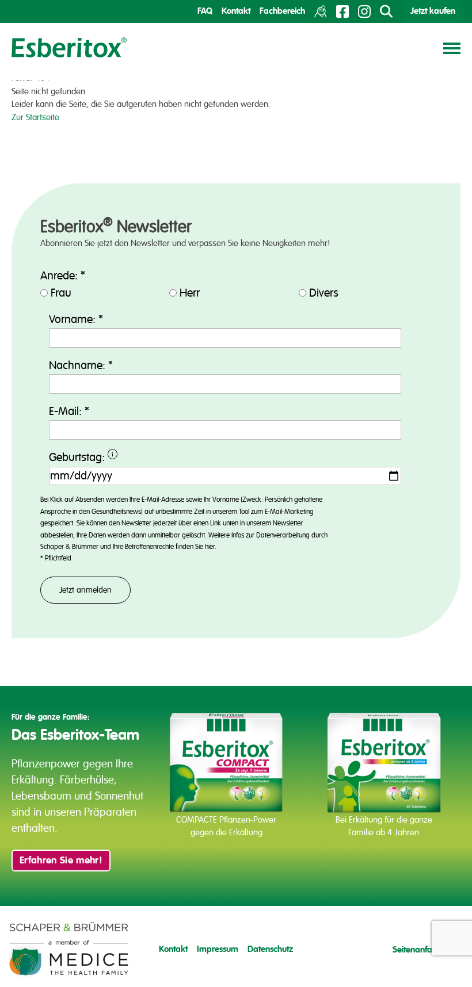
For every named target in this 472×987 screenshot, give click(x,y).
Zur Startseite (35, 117)
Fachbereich (282, 11)
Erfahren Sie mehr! (61, 860)
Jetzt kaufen (432, 11)
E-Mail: (69, 411)
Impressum (217, 949)
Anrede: (62, 276)
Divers (323, 293)
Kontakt (236, 11)
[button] (25, 961)
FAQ (204, 11)
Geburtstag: (134, 459)
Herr (190, 293)
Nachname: (81, 365)
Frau (61, 293)
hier (210, 547)
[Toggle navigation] (451, 47)
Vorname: (76, 320)
